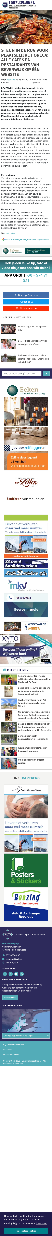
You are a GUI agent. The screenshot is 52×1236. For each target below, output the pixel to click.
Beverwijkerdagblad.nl (22, 2)
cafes (12, 233)
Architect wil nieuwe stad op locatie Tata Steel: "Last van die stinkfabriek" (33, 359)
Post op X (27, 301)
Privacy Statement (11, 1054)
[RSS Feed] (22, 974)
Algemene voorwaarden (13, 1044)
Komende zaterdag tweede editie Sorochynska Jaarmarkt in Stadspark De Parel (34, 679)
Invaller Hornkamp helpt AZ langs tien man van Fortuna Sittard (32, 703)
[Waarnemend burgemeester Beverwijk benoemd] (9, 751)
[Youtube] (16, 974)
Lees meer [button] (41, 1223)
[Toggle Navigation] (47, 5)
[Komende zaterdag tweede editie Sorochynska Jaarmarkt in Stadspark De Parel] (9, 679)
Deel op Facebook (28, 295)
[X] (11, 974)
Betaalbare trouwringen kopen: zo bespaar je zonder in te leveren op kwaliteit (34, 691)
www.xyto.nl (12, 962)
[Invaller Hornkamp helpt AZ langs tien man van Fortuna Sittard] (9, 703)
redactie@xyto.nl (14, 959)
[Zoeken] (46, 373)
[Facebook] (5, 974)
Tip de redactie (28, 308)
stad (6, 233)
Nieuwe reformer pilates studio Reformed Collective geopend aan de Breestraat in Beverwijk (34, 715)
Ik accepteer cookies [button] (26, 1231)
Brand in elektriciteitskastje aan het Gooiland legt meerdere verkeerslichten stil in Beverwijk (34, 727)
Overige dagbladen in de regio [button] (18, 1035)
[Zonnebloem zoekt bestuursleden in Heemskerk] (9, 739)
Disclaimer (7, 1049)
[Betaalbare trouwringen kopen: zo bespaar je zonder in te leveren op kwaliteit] (9, 691)
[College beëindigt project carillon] (9, 763)
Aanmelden (10, 997)
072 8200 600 (13, 955)
